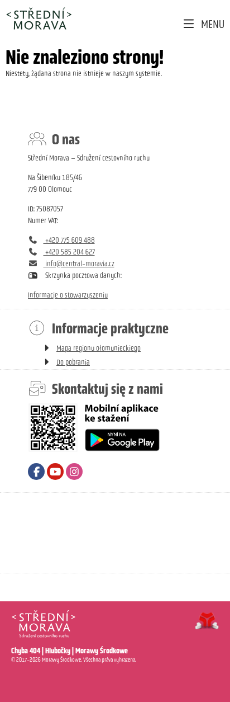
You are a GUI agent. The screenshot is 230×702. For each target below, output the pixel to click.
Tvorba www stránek (207, 621)
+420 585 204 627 (69, 252)
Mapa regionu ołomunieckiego (98, 348)
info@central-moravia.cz (79, 263)
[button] (202, 24)
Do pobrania (73, 362)
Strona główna (38, 18)
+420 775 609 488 (69, 240)
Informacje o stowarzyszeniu (68, 295)
